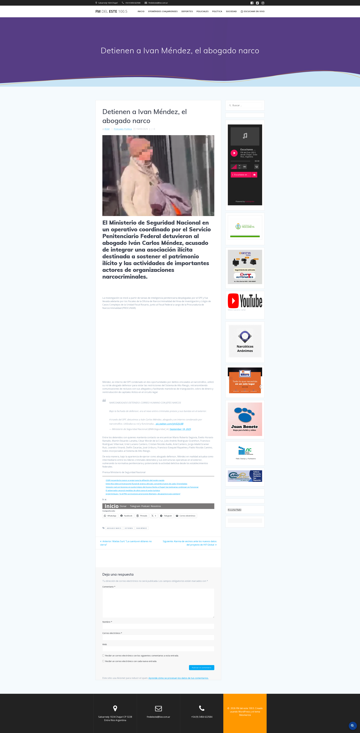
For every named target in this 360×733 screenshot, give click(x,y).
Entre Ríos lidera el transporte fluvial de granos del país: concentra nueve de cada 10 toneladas (146, 483)
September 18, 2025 (180, 429)
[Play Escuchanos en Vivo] (234, 153)
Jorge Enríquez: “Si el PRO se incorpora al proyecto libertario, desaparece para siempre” (143, 494)
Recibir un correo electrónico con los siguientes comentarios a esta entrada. (142, 655)
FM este (111, 11)
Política (217, 11)
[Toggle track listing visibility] (256, 166)
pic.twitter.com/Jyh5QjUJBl (169, 423)
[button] (254, 175)
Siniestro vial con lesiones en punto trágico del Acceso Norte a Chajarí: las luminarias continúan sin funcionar (152, 487)
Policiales (203, 11)
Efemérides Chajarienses (163, 11)
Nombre (107, 621)
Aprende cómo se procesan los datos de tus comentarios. (178, 678)
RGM (107, 129)
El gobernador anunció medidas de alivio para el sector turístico (133, 490)
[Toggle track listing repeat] (244, 166)
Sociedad (231, 11)
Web (104, 644)
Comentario (108, 586)
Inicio (141, 11)
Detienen (129, 528)
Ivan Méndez (141, 528)
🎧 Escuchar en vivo (253, 11)
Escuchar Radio (234, 510)
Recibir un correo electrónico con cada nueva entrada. (131, 661)
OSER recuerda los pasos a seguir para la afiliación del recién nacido (135, 480)
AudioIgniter (249, 202)
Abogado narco (114, 528)
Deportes (187, 11)
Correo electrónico (112, 633)
